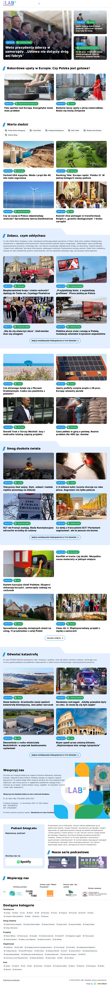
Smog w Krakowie (49, 924)
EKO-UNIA (75, 130)
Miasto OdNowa (10, 936)
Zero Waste (69, 958)
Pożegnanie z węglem (74, 936)
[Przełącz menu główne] (39, 3)
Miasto (31, 913)
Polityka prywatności (11, 980)
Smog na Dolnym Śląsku (32, 924)
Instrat (65, 951)
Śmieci (91, 913)
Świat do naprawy (11, 939)
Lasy (23, 913)
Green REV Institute (26, 951)
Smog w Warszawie (12, 928)
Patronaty (46, 913)
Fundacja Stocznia (11, 951)
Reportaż (81, 966)
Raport (73, 966)
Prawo (55, 913)
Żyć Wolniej (58, 939)
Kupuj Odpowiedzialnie (12, 954)
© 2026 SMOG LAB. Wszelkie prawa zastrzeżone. (88, 980)
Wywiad (8, 969)
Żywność (45, 916)
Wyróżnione (18, 969)
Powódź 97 (60, 936)
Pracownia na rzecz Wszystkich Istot (17, 958)
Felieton (16, 966)
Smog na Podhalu (76, 924)
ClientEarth (9, 947)
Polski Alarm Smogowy (16, 130)
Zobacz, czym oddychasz (28, 939)
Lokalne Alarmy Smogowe (13, 924)
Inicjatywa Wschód (53, 951)
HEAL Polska (40, 951)
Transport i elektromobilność (14, 916)
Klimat (16, 913)
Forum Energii (60, 947)
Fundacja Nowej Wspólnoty (87, 947)
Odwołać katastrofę (47, 936)
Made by (89, 984)
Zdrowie (36, 916)
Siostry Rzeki (51, 958)
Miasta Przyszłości (45, 939)
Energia (8, 913)
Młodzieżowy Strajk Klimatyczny (33, 954)
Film (24, 966)
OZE (38, 913)
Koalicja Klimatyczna (56, 130)
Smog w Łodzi (62, 924)
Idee (30, 966)
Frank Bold (37, 130)
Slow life (83, 913)
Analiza (8, 966)
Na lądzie (34, 936)
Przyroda (73, 913)
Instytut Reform (76, 951)
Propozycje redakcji (61, 966)
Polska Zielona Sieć (53, 954)
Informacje (39, 966)
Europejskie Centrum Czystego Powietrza (39, 947)
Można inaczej (23, 936)
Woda (28, 916)
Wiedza (102, 966)
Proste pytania (89, 936)
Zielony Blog (12, 135)
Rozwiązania (92, 966)
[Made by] (100, 984)
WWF (61, 958)
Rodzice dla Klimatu (94, 130)
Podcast (48, 966)
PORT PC (83, 954)
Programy (64, 913)
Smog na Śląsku (90, 924)
